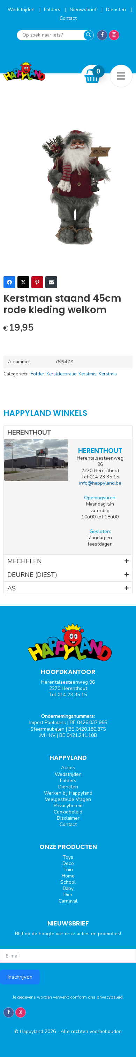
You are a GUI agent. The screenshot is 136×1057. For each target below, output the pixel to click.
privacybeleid (110, 997)
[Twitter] (23, 282)
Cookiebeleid (68, 812)
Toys (68, 857)
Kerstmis (87, 374)
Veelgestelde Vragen (68, 799)
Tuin (68, 869)
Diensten (116, 9)
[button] (68, 432)
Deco (68, 863)
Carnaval (68, 901)
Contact (68, 18)
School (68, 882)
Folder (37, 374)
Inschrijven (19, 977)
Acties (68, 767)
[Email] (51, 282)
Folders (53, 9)
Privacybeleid (68, 805)
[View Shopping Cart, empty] (92, 76)
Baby (68, 888)
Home (68, 876)
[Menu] (121, 76)
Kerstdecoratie (61, 374)
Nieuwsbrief (84, 9)
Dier (68, 894)
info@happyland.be (100, 483)
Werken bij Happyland (68, 793)
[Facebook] (9, 282)
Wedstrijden (22, 9)
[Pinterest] (37, 282)
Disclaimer (68, 818)
